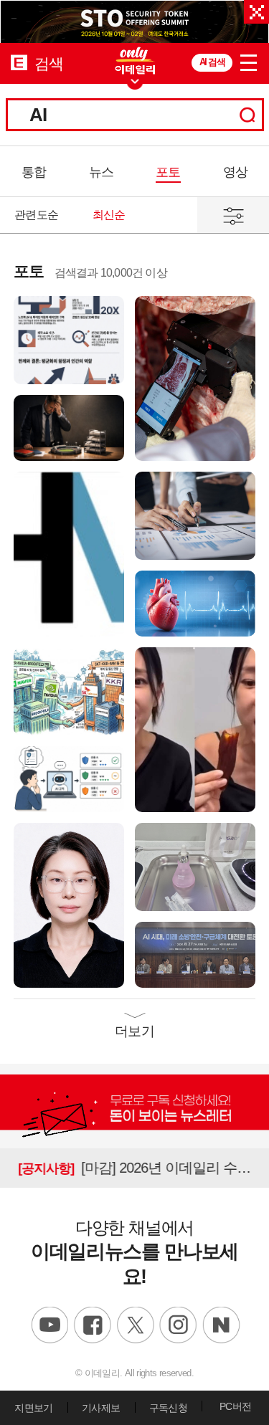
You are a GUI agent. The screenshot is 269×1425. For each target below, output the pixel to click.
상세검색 (233, 215)
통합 (34, 172)
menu (249, 60)
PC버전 (235, 1406)
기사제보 (101, 1408)
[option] (134, 21)
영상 (235, 172)
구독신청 (168, 1408)
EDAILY (19, 62)
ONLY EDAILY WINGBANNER (135, 61)
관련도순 (36, 215)
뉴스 (101, 172)
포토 (168, 172)
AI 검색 (212, 62)
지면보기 (33, 1408)
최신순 (109, 215)
